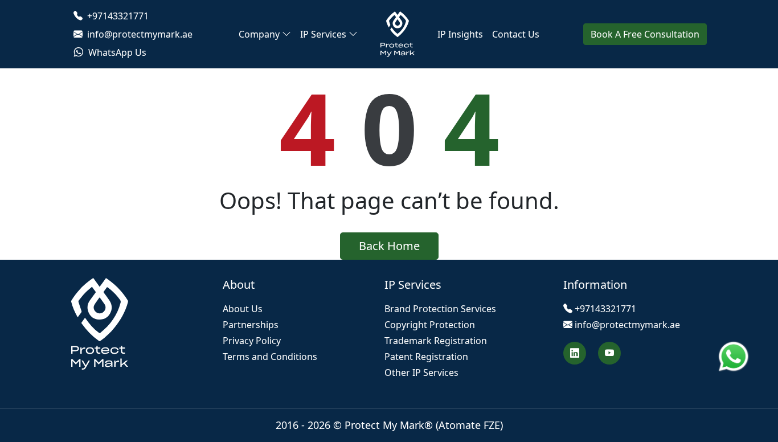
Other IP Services (421, 372)
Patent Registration (426, 356)
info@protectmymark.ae (139, 34)
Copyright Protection (429, 324)
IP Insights (460, 34)
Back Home (389, 245)
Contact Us (515, 34)
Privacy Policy (252, 340)
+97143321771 (117, 16)
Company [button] (259, 34)
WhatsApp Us (116, 52)
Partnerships (251, 324)
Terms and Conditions (270, 356)
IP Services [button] (323, 34)
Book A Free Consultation (645, 34)
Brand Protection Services (440, 308)
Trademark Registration (435, 340)
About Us (243, 308)
